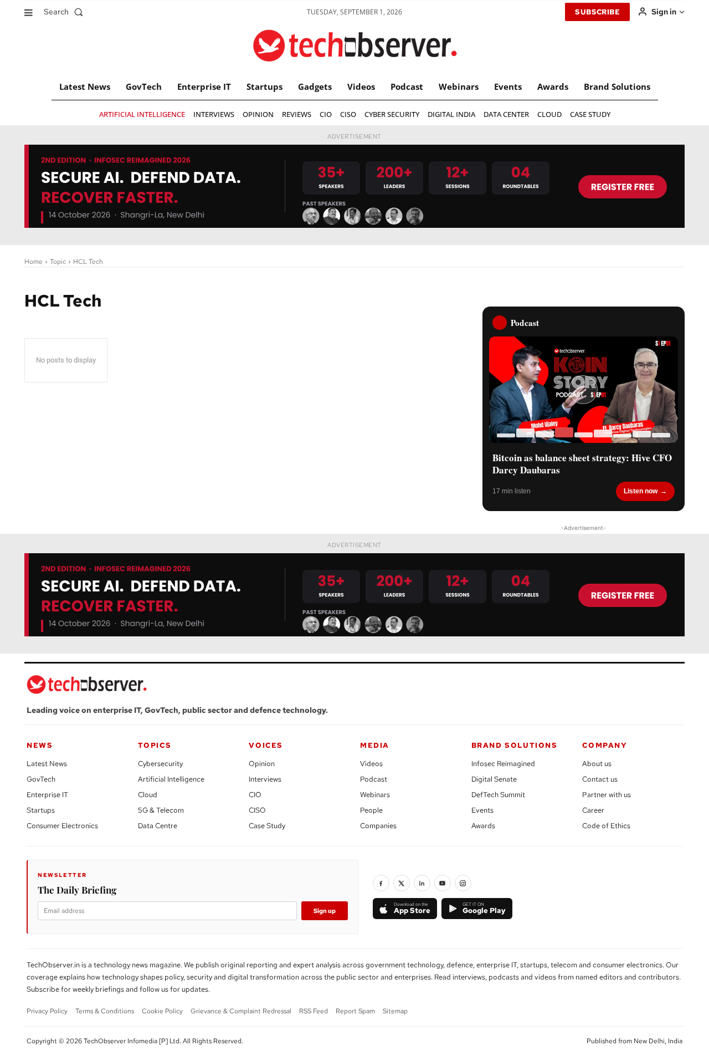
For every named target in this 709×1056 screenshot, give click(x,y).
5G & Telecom (161, 810)
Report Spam (355, 1011)
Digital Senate (494, 779)
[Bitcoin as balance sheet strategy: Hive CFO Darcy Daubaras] (583, 389)
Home (33, 261)
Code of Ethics (606, 825)
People (371, 810)
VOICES (266, 745)
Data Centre (157, 825)
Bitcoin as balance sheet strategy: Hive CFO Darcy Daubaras (582, 464)
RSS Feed (313, 1011)
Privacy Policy (47, 1011)
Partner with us (606, 794)
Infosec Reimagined (503, 763)
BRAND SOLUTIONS (514, 745)
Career (593, 810)
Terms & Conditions (104, 1011)
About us (597, 763)
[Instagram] (463, 883)
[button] (66, 11)
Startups (41, 810)
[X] (401, 883)
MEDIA (374, 745)
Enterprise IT (47, 794)
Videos (371, 763)
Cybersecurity (160, 763)
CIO (255, 794)
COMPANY (604, 745)
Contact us (600, 779)
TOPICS (155, 745)
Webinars (375, 794)
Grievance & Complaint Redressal (241, 1011)
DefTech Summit (498, 794)
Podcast (373, 779)
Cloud (147, 794)
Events (482, 810)
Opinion (262, 763)
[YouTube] (442, 883)
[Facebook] (381, 883)
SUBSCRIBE (597, 12)
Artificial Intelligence (171, 779)
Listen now (640, 491)
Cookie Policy (162, 1011)
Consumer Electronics (62, 825)
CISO (257, 810)
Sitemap (395, 1011)
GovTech (41, 779)
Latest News (47, 763)
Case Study (267, 825)
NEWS (40, 745)
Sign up (325, 911)
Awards (483, 825)
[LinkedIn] (422, 883)
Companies (378, 825)
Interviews (265, 779)
